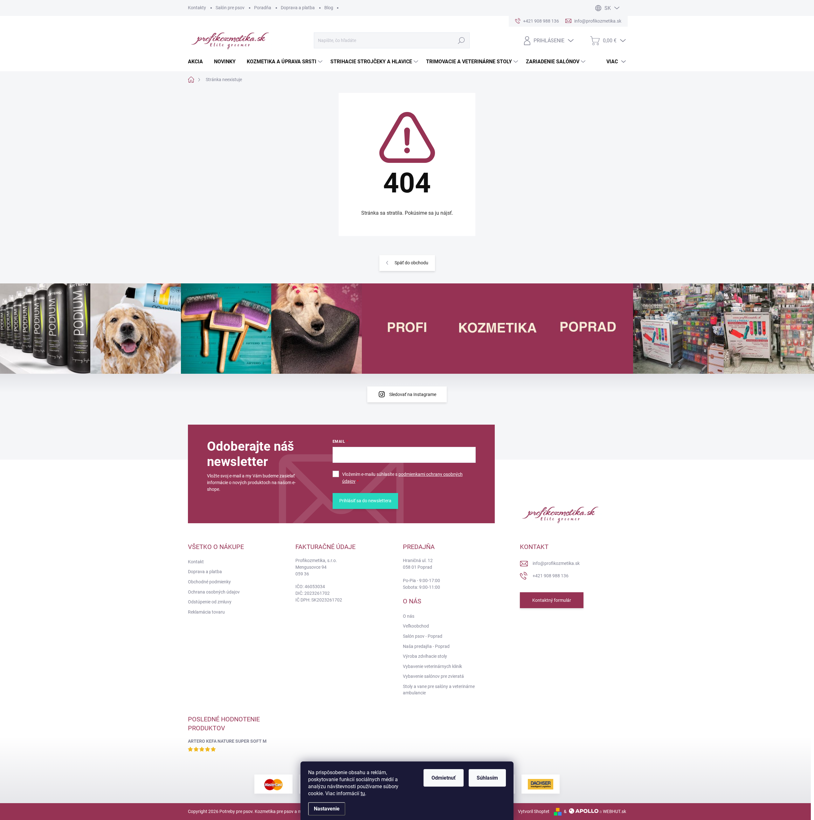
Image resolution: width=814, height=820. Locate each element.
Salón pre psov (230, 7)
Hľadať (461, 40)
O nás (408, 616)
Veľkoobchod (416, 626)
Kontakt (196, 561)
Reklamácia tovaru (206, 612)
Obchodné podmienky (209, 581)
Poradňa (262, 7)
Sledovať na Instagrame (412, 394)
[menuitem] (198, 61)
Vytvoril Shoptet (533, 811)
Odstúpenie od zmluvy (209, 601)
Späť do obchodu (411, 262)
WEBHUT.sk (614, 811)
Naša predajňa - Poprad (426, 646)
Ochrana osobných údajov (214, 591)
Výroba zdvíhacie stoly (425, 656)
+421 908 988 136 (551, 575)
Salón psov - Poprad (422, 636)
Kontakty (197, 7)
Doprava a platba (298, 7)
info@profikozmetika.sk (556, 563)
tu (363, 793)
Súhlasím (487, 778)
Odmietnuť (443, 778)
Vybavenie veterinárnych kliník (432, 666)
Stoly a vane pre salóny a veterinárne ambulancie (439, 689)
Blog (328, 7)
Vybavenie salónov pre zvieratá (433, 676)
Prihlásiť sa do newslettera (365, 500)
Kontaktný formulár (551, 600)
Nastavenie (327, 809)
